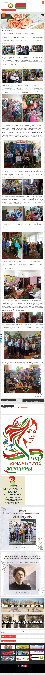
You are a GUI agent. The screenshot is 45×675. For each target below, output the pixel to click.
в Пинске (22, 631)
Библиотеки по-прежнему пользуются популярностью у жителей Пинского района (34, 401)
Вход (1, 2)
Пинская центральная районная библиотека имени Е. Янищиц (13, 1)
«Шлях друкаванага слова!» (9, 400)
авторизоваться (24, 407)
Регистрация (5, 2)
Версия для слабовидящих (9, 10)
